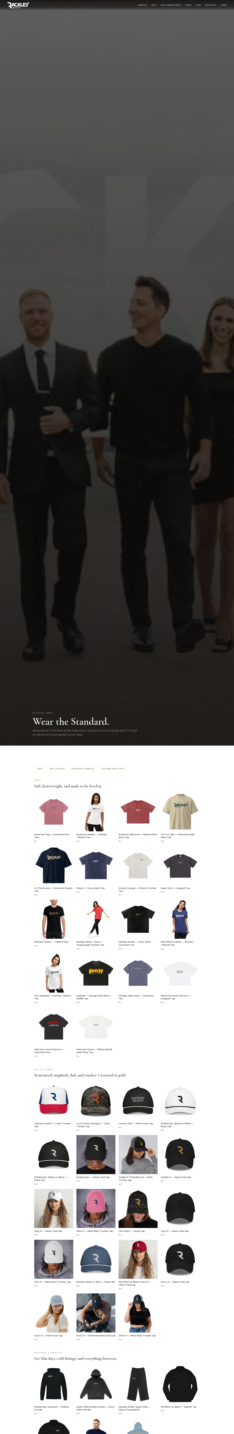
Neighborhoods (171, 5)
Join (198, 5)
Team (188, 5)
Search (142, 5)
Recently (211, 5)
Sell (154, 5)
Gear (224, 5)
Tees (40, 769)
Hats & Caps (57, 769)
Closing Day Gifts (113, 769)
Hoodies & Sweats (83, 769)
